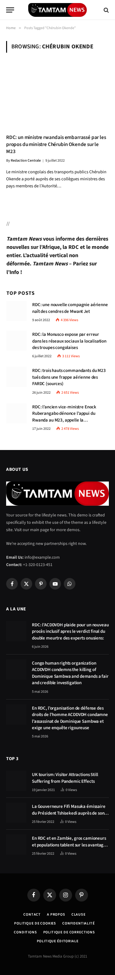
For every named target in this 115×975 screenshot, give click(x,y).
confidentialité (78, 923)
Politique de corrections (69, 932)
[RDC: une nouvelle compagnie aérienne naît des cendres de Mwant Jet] (16, 311)
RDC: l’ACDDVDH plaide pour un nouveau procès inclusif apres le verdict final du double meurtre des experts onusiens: (70, 631)
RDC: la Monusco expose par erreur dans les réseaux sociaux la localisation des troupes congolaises (69, 341)
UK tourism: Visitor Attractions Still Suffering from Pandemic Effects (65, 777)
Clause (78, 914)
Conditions (25, 932)
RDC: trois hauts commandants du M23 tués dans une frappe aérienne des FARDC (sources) (69, 377)
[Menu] (10, 10)
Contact (32, 914)
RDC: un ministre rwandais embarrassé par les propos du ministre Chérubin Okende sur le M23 (56, 144)
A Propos (56, 914)
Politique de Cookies (35, 923)
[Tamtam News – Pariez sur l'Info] (57, 10)
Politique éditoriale (58, 941)
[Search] (105, 10)
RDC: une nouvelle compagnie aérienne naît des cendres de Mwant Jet (70, 308)
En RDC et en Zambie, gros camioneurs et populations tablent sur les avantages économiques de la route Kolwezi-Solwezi (70, 848)
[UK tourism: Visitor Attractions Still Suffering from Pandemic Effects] (16, 781)
